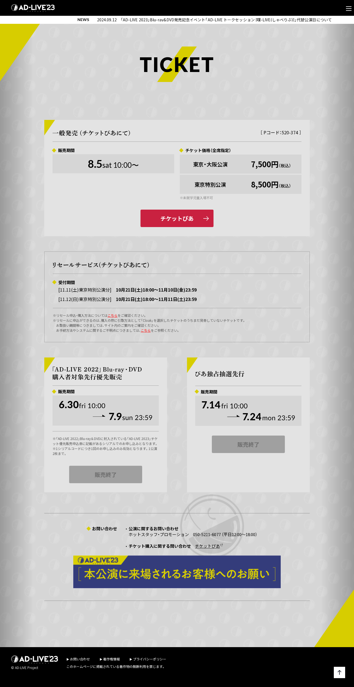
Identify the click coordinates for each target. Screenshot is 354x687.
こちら (113, 315)
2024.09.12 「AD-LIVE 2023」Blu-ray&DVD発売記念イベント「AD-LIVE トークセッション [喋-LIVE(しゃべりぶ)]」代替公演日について (214, 19)
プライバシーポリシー (149, 659)
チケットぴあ (177, 218)
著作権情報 (111, 659)
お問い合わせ (80, 659)
